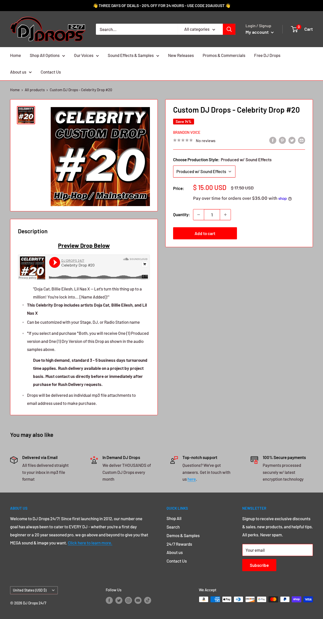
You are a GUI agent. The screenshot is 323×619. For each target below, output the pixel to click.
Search (173, 526)
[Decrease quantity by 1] (198, 214)
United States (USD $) (29, 590)
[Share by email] (301, 140)
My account (258, 32)
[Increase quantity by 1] (225, 214)
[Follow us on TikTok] (147, 600)
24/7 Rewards (179, 543)
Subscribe (259, 565)
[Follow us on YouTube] (138, 600)
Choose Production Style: (222, 159)
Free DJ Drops (267, 55)
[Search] (229, 29)
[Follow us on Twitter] (118, 600)
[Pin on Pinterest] (282, 140)
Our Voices (83, 55)
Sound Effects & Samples (131, 55)
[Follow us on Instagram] (128, 600)
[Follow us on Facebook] (109, 600)
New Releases (181, 55)
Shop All (174, 518)
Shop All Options (45, 55)
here (191, 478)
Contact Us (51, 71)
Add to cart (205, 233)
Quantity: (181, 214)
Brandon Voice (186, 132)
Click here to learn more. (90, 542)
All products (35, 89)
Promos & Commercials (224, 55)
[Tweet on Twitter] (291, 140)
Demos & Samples (183, 535)
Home (15, 55)
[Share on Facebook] (272, 140)
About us (18, 71)
